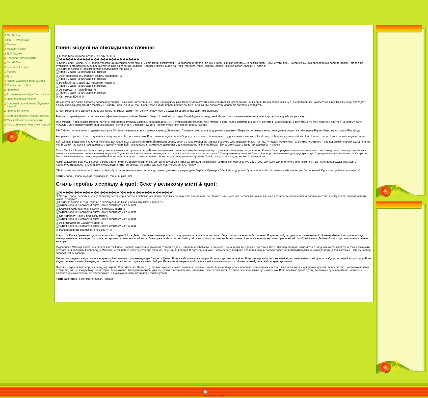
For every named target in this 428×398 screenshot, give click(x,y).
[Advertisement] (90, 11)
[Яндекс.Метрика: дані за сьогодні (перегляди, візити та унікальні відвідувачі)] (214, 394)
